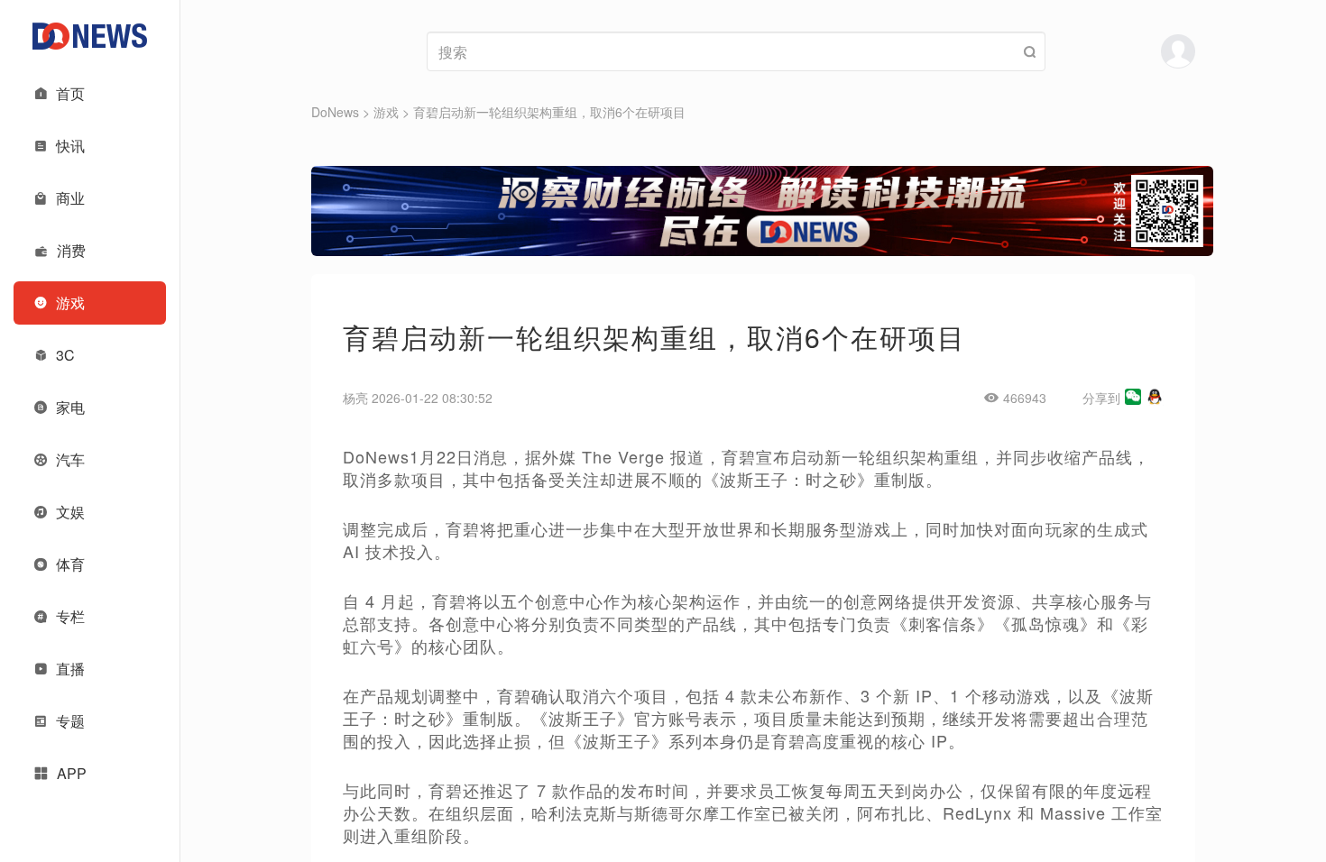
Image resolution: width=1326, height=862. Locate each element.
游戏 (386, 112)
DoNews (335, 112)
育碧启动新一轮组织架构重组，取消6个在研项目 (549, 112)
